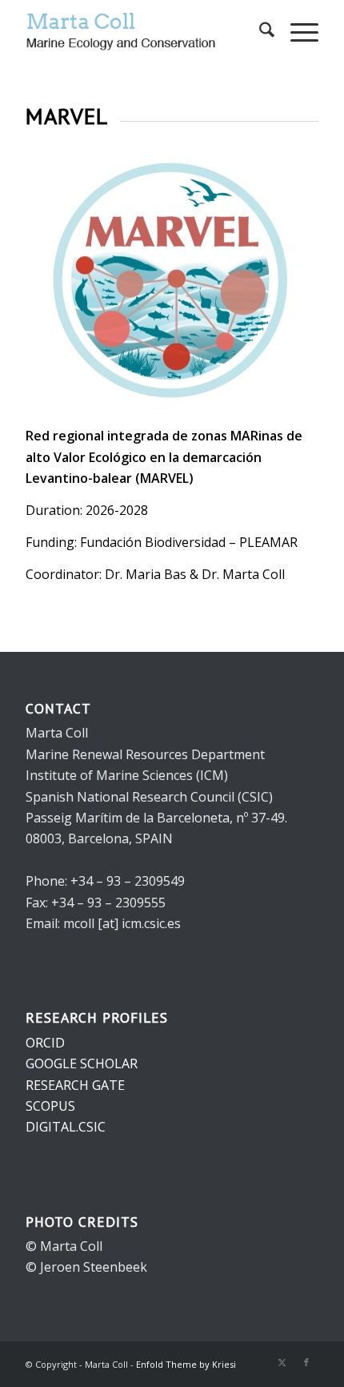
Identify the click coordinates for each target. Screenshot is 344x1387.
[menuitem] (258, 32)
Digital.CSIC (66, 1127)
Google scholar (82, 1063)
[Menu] (296, 32)
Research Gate (75, 1085)
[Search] (258, 32)
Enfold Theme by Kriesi (186, 1364)
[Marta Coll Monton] (142, 32)
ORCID (45, 1042)
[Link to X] (282, 1362)
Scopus (50, 1106)
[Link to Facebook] (306, 1362)
